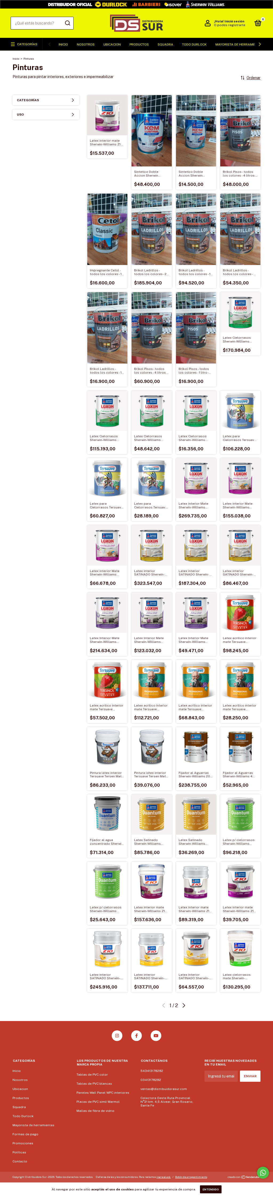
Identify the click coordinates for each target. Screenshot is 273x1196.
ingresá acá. (163, 1176)
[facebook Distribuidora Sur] (136, 1035)
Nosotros (86, 44)
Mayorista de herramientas (239, 44)
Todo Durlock (194, 44)
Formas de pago (25, 1134)
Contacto (20, 1161)
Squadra (165, 44)
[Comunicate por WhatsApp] (263, 1173)
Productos (139, 44)
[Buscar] (67, 23)
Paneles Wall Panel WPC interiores (103, 1093)
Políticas (19, 1152)
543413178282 (151, 1071)
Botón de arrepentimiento (191, 1176)
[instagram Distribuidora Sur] (117, 1035)
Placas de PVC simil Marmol (98, 1102)
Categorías (27, 44)
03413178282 (150, 1080)
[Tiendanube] (243, 1177)
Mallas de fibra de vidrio (95, 1111)
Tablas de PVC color (92, 1074)
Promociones (23, 1143)
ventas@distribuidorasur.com (163, 1089)
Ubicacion (112, 44)
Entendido (211, 1189)
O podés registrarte (229, 25)
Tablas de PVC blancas (94, 1083)
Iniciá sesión (234, 21)
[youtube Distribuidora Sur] (156, 1035)
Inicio (63, 44)
